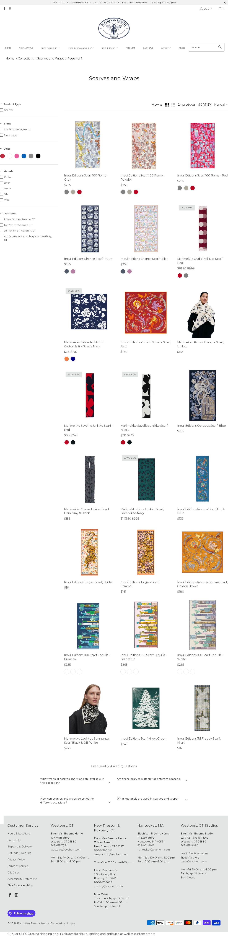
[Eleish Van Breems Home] (114, 29)
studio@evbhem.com (194, 853)
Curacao (66, 671)
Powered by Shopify (63, 923)
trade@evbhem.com (194, 861)
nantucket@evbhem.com (154, 849)
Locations (10, 213)
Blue (66, 271)
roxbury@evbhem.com (108, 886)
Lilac (73, 271)
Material (9, 171)
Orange (66, 358)
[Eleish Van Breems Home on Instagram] (10, 8)
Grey (66, 191)
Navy (73, 358)
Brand (8, 123)
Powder (73, 191)
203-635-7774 (59, 845)
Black (73, 442)
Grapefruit (73, 671)
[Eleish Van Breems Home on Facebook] (4, 8)
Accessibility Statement (22, 879)
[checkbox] (29, 110)
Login (208, 8)
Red (79, 191)
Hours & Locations (18, 833)
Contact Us (14, 840)
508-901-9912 (146, 845)
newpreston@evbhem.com (111, 854)
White (79, 671)
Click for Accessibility (20, 885)
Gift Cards (13, 872)
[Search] (220, 47)
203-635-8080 (189, 845)
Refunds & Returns (19, 853)
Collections (26, 58)
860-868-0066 (103, 850)
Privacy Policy (16, 859)
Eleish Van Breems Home (33, 923)
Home (10, 58)
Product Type (12, 104)
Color (7, 148)
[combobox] (206, 47)
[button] (50, 48)
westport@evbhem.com (66, 849)
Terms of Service (17, 866)
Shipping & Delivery (19, 846)
